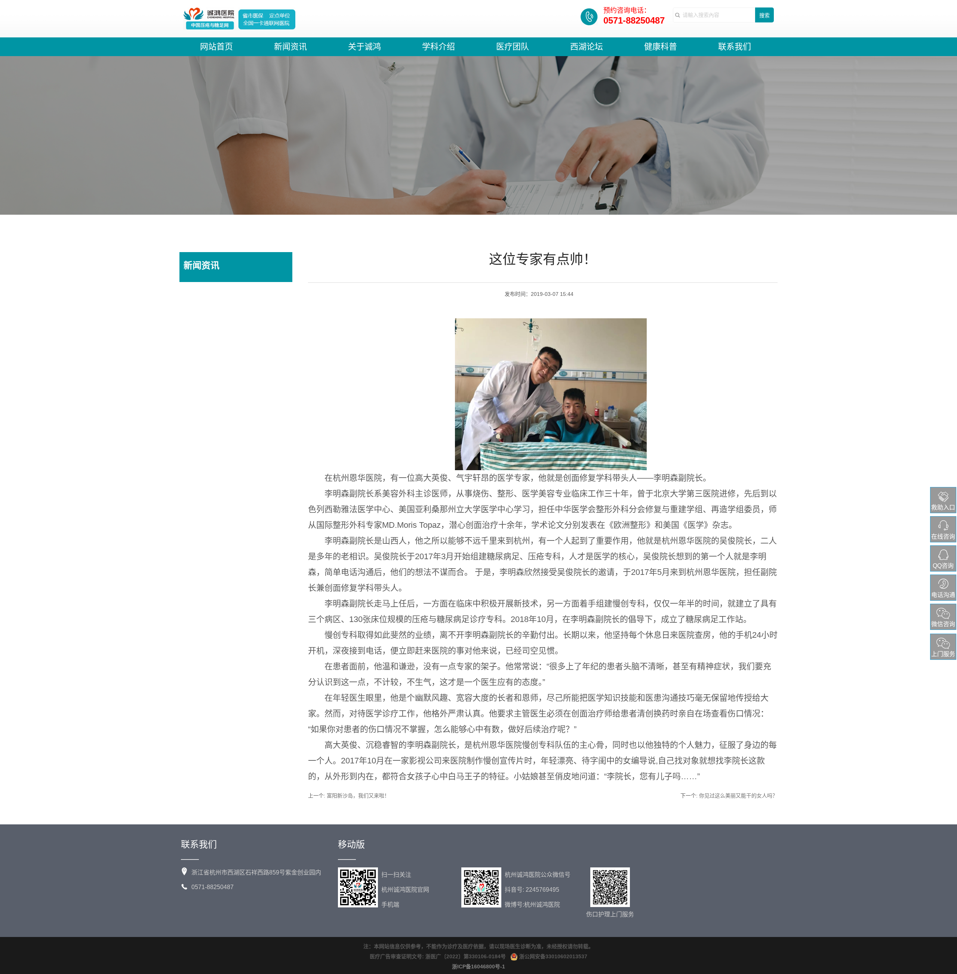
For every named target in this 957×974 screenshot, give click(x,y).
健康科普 (660, 46)
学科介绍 (438, 46)
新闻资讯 (290, 46)
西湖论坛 (586, 46)
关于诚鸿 (364, 46)
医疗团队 (512, 46)
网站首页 (216, 46)
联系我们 (734, 46)
